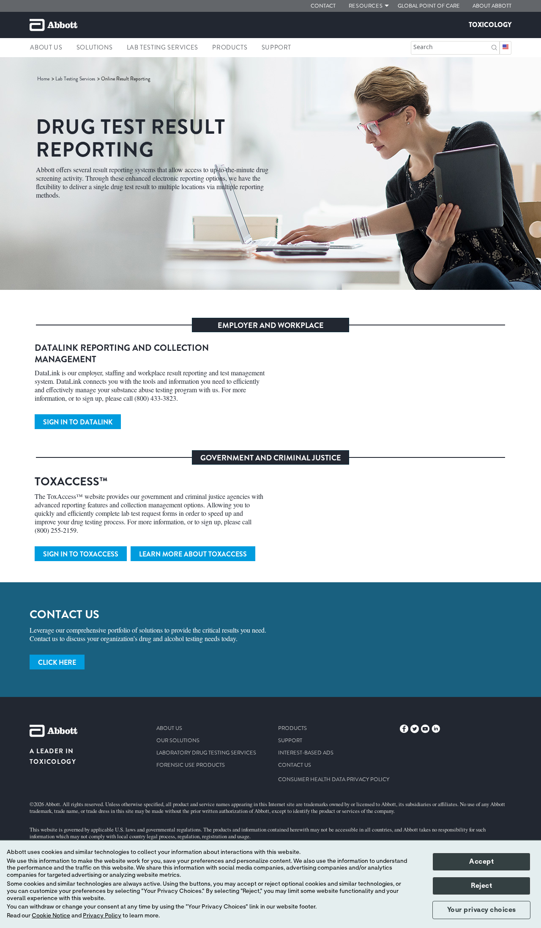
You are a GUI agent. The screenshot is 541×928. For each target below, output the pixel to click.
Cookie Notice (51, 916)
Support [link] (276, 47)
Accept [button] (481, 861)
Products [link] (229, 47)
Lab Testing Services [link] (162, 47)
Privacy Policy (102, 916)
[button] (494, 46)
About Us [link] (46, 47)
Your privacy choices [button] (481, 909)
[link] (44, 78)
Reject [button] (481, 885)
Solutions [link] (94, 47)
